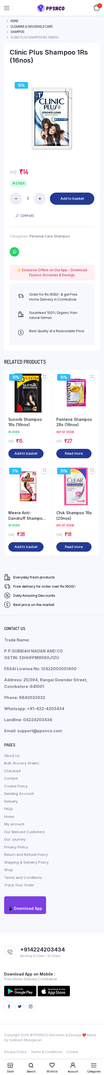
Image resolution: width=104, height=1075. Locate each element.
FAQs (8, 809)
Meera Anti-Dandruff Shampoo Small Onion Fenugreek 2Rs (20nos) (26, 515)
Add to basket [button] (25, 453)
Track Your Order (19, 885)
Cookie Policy (15, 786)
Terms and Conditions (23, 877)
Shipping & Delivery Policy (26, 862)
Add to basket (72, 198)
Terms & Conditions (46, 1052)
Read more (74, 453)
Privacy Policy (16, 847)
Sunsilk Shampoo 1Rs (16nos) (25, 422)
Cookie (72, 1052)
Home (14, 21)
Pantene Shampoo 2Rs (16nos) (74, 422)
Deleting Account (19, 793)
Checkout (12, 771)
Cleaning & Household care (32, 26)
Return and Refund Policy (26, 854)
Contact (11, 778)
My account (14, 824)
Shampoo (17, 32)
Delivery (11, 801)
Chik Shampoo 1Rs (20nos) (74, 515)
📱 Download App (25, 908)
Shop (8, 869)
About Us (12, 755)
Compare (27, 216)
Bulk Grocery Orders (21, 763)
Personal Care (41, 236)
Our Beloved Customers (24, 832)
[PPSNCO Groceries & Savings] (52, 8)
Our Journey (15, 839)
